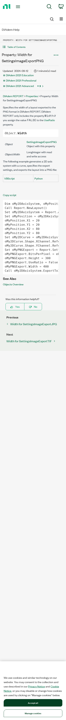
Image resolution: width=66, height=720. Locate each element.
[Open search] (51, 18)
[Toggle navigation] (18, 7)
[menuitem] (49, 7)
